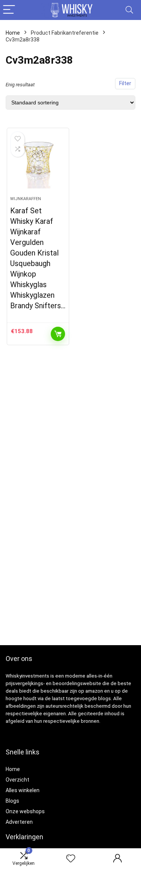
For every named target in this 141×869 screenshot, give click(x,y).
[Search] (129, 10)
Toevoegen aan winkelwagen (58, 334)
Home (13, 33)
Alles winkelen (22, 790)
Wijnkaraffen (25, 198)
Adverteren (19, 822)
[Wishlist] (70, 859)
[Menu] (9, 10)
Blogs (12, 801)
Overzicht (17, 780)
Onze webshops (25, 811)
